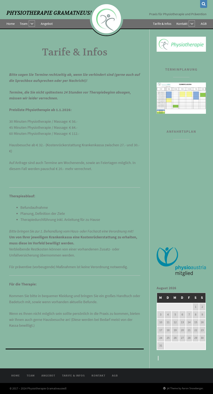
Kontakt (181, 23)
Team (23, 23)
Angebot (47, 23)
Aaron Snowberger (192, 388)
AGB (204, 23)
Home (10, 23)
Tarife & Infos (162, 23)
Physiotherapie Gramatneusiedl (54, 13)
